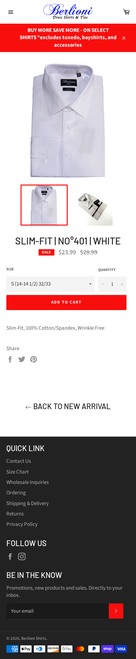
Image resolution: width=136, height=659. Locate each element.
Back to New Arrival (71, 406)
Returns (15, 514)
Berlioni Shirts (33, 638)
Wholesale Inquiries (27, 482)
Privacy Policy (22, 524)
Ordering (16, 493)
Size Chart (17, 472)
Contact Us (18, 461)
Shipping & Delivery (27, 503)
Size (10, 269)
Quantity (106, 270)
